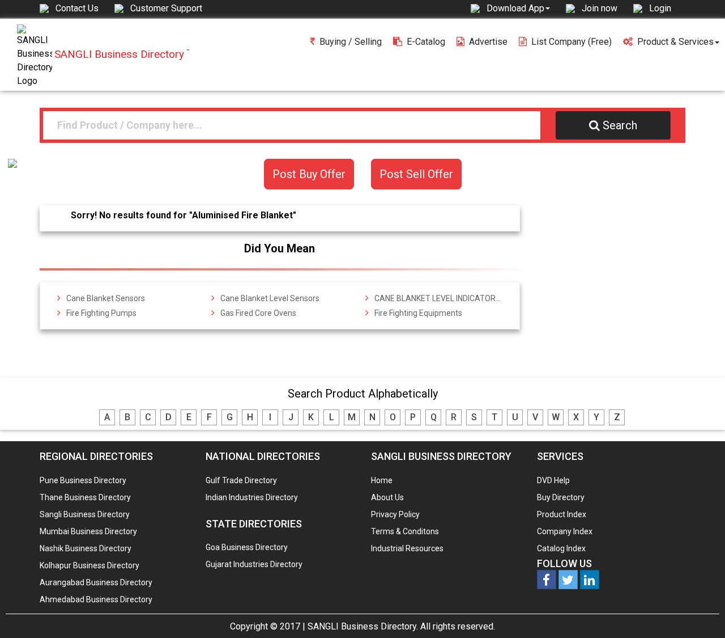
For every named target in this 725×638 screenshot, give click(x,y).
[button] (518, 8)
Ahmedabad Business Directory (96, 599)
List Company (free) (571, 41)
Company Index (564, 531)
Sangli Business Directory (85, 514)
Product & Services (675, 41)
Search (620, 125)
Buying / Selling (350, 41)
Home (382, 480)
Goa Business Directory (247, 547)
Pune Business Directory (83, 480)
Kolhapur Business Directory (89, 565)
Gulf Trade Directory (241, 480)
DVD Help (553, 480)
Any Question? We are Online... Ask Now (699, 611)
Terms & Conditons (405, 531)
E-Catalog (426, 41)
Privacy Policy (395, 514)
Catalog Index (561, 548)
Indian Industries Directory (252, 497)
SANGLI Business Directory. (363, 626)
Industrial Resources (407, 548)
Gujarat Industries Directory (254, 564)
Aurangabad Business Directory (96, 582)
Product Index (561, 514)
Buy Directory (561, 497)
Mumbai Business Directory (88, 531)
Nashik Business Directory (85, 548)
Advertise (488, 41)
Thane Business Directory (85, 497)
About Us (387, 497)
